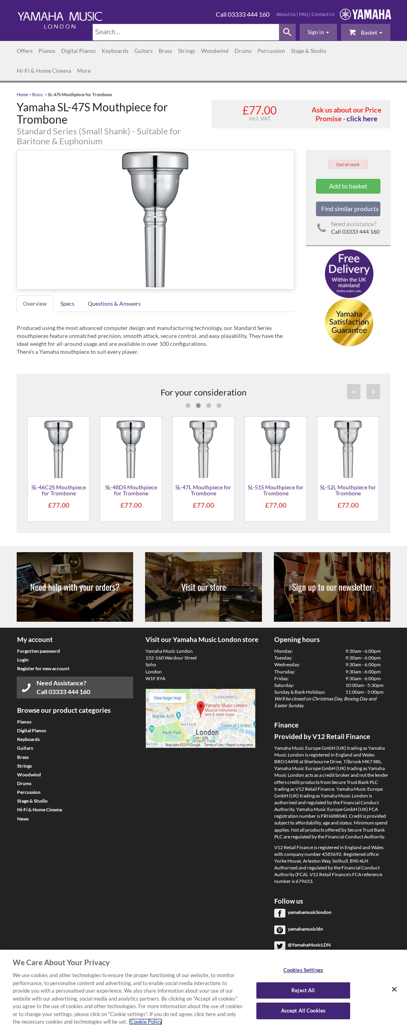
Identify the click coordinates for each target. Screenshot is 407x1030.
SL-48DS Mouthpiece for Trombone (131, 490)
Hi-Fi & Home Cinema (44, 70)
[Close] (394, 989)
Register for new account (43, 668)
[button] (318, 32)
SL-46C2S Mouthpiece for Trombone (58, 490)
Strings (186, 50)
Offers (25, 50)
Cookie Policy (145, 1021)
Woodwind (215, 50)
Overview (35, 303)
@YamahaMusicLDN (309, 945)
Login (23, 660)
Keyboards (115, 50)
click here (362, 118)
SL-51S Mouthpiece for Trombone (276, 490)
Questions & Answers (114, 303)
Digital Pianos (78, 50)
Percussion (271, 50)
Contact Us (323, 14)
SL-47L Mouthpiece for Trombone (203, 490)
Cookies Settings (303, 970)
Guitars (143, 50)
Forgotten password (38, 651)
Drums (243, 50)
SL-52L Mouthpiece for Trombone (348, 490)
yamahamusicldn (305, 929)
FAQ (303, 14)
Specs (67, 303)
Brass (165, 50)
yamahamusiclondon (309, 912)
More (84, 70)
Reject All (303, 990)
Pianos (47, 50)
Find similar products (350, 208)
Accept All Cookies (303, 1011)
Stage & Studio (308, 50)
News (23, 819)
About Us (286, 14)
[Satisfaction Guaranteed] (348, 322)
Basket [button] (369, 32)
